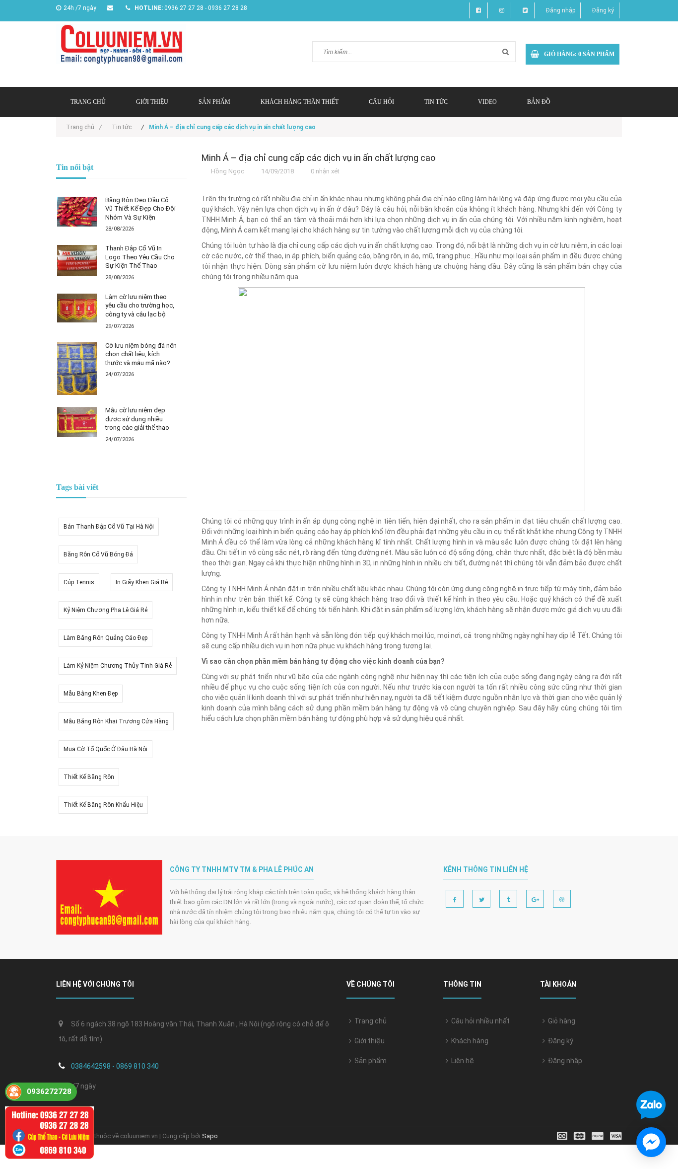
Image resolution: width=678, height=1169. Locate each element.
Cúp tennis (79, 582)
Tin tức (436, 101)
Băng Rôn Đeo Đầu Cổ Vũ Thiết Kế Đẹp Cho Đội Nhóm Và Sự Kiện (140, 208)
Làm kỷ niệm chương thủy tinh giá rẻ (118, 665)
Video (487, 101)
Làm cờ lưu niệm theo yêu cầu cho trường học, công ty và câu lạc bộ (139, 305)
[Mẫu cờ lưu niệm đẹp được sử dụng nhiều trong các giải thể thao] (77, 422)
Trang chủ (88, 101)
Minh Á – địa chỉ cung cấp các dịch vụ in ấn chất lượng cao (318, 158)
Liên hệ (461, 1061)
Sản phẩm (369, 1061)
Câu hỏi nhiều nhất (479, 1021)
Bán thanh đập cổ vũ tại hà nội (109, 526)
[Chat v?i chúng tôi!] (651, 1142)
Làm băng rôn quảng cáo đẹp (105, 637)
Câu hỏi (381, 101)
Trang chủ (369, 1021)
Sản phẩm (214, 101)
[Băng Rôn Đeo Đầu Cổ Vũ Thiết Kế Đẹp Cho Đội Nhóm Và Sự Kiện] (77, 212)
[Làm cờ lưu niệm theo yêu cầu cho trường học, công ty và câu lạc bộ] (77, 308)
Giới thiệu (152, 101)
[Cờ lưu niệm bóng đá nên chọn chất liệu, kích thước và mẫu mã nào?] (77, 368)
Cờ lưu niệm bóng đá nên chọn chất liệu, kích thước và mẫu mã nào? (141, 354)
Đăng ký (603, 10)
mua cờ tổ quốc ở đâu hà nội (105, 749)
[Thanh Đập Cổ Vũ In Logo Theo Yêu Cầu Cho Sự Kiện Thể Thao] (77, 260)
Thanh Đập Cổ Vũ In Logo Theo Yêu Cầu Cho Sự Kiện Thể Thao (140, 256)
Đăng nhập (560, 10)
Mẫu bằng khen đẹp (91, 693)
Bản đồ (538, 101)
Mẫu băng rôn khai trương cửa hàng (116, 721)
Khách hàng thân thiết (300, 101)
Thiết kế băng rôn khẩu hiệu (103, 804)
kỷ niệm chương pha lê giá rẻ (105, 610)
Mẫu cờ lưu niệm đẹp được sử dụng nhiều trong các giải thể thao (137, 418)
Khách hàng (468, 1041)
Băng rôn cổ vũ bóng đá (98, 554)
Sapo (210, 1136)
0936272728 (49, 1091)
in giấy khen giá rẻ (142, 582)
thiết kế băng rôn (89, 777)
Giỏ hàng (560, 1021)
